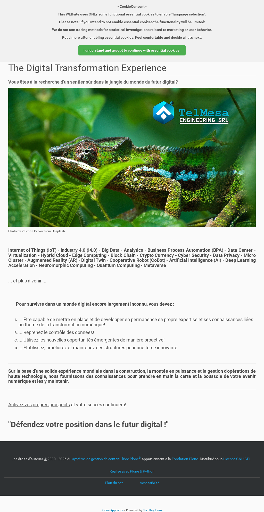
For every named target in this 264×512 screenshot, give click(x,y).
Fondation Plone (185, 459)
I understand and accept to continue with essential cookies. (132, 50)
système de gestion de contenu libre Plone (106, 459)
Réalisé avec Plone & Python (132, 471)
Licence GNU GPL (237, 459)
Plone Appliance (112, 510)
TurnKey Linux (152, 510)
